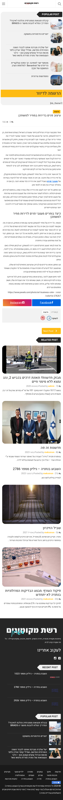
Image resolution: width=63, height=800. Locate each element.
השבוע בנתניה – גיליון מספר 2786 (37, 469)
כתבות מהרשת (11, 778)
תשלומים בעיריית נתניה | (50, 793)
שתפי (55, 782)
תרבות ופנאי (52, 775)
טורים (40, 775)
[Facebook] (49, 318)
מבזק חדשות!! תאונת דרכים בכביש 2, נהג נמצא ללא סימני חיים (32, 379)
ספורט (30, 771)
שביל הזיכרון (52, 528)
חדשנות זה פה (51, 447)
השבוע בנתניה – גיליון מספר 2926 (30, 700)
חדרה (39, 778)
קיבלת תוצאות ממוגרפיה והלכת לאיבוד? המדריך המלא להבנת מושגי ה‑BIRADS (29, 22)
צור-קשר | (38, 789)
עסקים (40, 771)
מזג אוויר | (30, 789)
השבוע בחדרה (27, 778)
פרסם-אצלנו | (49, 789)
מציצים (7, 771)
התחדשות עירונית (39, 76)
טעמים (31, 775)
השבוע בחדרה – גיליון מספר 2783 (30, 687)
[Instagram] (43, 318)
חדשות (56, 111)
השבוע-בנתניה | (11, 785)
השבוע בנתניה (51, 778)
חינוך (49, 771)
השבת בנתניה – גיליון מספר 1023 (30, 673)
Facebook (46, 303)
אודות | (58, 789)
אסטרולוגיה (20, 775)
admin (51, 386)
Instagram (16, 303)
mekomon (49, 452)
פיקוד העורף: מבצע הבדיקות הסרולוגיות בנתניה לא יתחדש (33, 592)
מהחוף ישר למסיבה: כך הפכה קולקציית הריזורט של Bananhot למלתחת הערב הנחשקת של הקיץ (29, 65)
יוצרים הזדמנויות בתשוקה (36, 34)
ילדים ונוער (18, 771)
